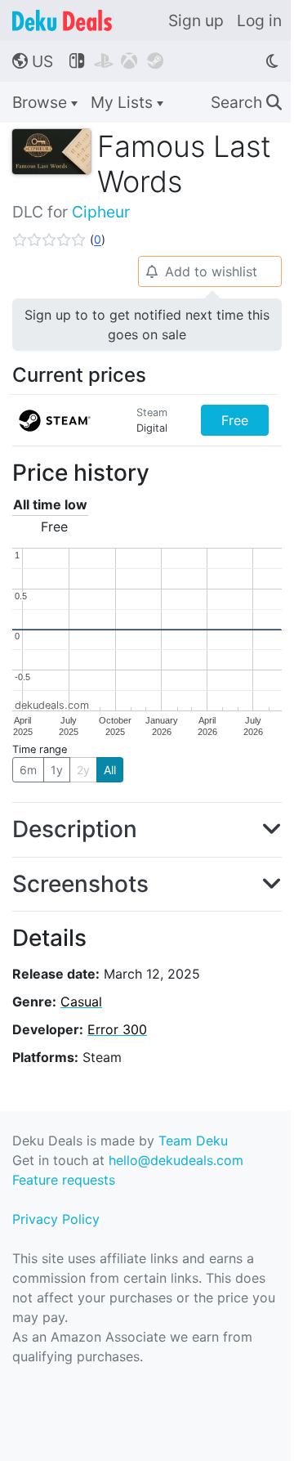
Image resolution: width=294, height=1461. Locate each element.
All (110, 770)
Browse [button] (41, 102)
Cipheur (101, 212)
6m (28, 770)
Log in (259, 20)
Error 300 (117, 1029)
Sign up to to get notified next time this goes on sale (147, 325)
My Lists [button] (124, 102)
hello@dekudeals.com (176, 1160)
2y (83, 770)
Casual (81, 1001)
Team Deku (193, 1140)
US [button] (32, 61)
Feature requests (63, 1180)
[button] (58, 239)
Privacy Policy (56, 1219)
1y (57, 770)
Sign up (196, 20)
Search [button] (246, 102)
